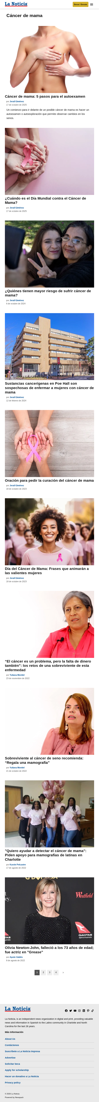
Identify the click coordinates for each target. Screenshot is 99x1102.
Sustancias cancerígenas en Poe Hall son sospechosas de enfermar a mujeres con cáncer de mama (49, 387)
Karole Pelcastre (18, 865)
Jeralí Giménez (17, 101)
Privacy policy (12, 1082)
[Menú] (92, 4)
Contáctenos (12, 1045)
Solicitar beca (12, 1064)
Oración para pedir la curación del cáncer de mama (49, 480)
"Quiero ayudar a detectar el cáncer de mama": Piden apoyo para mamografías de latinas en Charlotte (45, 855)
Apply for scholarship (17, 1070)
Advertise (10, 1057)
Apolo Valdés (16, 957)
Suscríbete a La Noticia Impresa (22, 1051)
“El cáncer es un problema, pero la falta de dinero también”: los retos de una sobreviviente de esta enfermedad (48, 665)
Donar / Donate (80, 4)
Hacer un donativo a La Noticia (22, 1076)
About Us (10, 1039)
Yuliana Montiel (17, 675)
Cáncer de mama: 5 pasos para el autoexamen (45, 96)
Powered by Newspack (14, 1097)
